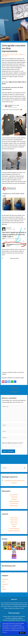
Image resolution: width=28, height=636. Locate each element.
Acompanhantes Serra (14, 530)
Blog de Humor (14, 494)
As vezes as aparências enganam (14, 618)
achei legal (14, 499)
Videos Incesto (14, 522)
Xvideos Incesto (14, 505)
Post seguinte (14, 392)
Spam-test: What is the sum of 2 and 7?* (12, 443)
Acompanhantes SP (14, 528)
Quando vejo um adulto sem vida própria (14, 616)
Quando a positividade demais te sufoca (14, 620)
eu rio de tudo (14, 503)
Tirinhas (4, 589)
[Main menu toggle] (25, 20)
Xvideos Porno (14, 520)
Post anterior (14, 388)
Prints (3, 586)
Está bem (22, 632)
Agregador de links (14, 501)
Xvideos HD (14, 524)
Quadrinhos (5, 584)
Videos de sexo (14, 517)
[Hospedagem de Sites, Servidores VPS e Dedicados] (14, 481)
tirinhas (17, 54)
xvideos (14, 526)
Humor (3, 581)
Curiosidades (14, 497)
